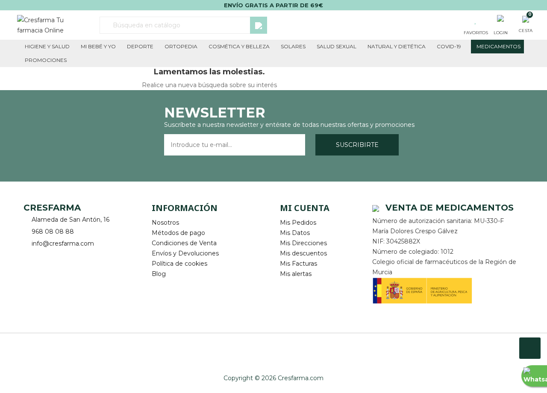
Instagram (54, 256)
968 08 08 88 (53, 231)
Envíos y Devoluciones (185, 253)
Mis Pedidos (298, 222)
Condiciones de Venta (184, 243)
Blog (159, 274)
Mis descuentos (303, 253)
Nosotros (165, 222)
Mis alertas (296, 274)
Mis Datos (295, 233)
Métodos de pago (178, 233)
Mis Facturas (298, 263)
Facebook (31, 256)
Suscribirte (357, 145)
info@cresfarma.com (63, 243)
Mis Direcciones (303, 243)
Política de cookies (179, 263)
